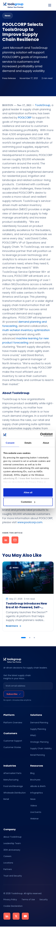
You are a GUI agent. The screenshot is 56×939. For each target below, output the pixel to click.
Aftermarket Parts (12, 773)
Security (43, 899)
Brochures (35, 779)
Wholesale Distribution (14, 792)
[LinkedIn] (6, 916)
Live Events (35, 812)
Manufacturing (10, 779)
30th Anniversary (11, 849)
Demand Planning (39, 722)
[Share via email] (14, 539)
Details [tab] (28, 442)
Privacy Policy (10, 899)
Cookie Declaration (13, 906)
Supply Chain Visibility (41, 748)
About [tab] (46, 442)
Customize (26, 502)
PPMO (33, 735)
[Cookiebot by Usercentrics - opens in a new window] (40, 435)
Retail (6, 799)
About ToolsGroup (12, 836)
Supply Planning (38, 728)
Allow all (28, 492)
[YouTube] (25, 916)
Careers (7, 856)
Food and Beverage (13, 786)
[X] (16, 916)
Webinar (34, 818)
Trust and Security (12, 875)
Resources (36, 765)
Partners (7, 869)
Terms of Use (28, 899)
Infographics (36, 792)
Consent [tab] (10, 442)
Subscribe (12, 693)
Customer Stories (12, 747)
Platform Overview (12, 722)
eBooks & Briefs (38, 786)
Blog (32, 773)
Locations (8, 862)
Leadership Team (12, 843)
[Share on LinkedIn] (5, 539)
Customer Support (12, 740)
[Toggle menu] (50, 5)
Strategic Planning (39, 741)
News (32, 799)
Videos (33, 805)
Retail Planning (37, 754)
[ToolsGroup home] (13, 5)
